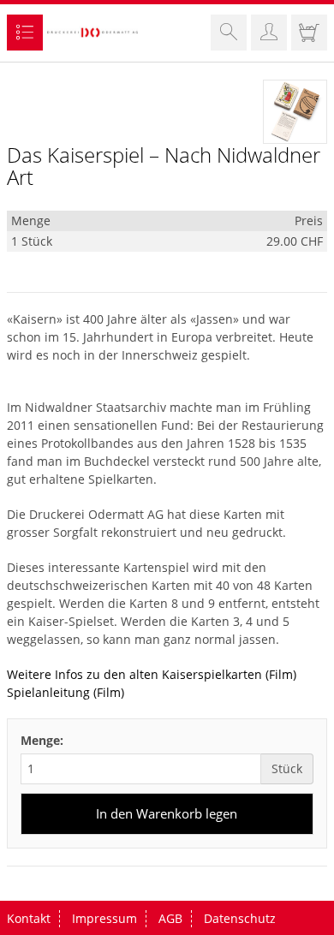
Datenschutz (240, 918)
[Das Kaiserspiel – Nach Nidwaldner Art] (295, 111)
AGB (170, 918)
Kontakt (29, 918)
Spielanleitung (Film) (65, 692)
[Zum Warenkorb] (309, 36)
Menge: (42, 740)
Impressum (104, 918)
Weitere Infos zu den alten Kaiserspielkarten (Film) (151, 674)
